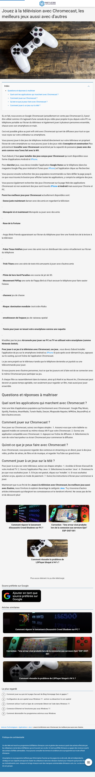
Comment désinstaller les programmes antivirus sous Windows (31, 713)
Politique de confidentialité (13, 737)
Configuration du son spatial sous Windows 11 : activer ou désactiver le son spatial (39, 699)
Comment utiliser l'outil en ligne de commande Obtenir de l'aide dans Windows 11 (38, 704)
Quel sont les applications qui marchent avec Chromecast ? (34, 94)
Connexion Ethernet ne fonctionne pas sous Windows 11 (28, 709)
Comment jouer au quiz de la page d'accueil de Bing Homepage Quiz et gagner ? (37, 694)
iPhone (34, 159)
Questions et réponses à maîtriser (21, 91)
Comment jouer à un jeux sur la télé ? (25, 105)
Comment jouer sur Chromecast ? (23, 98)
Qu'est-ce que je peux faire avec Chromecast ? (29, 102)
